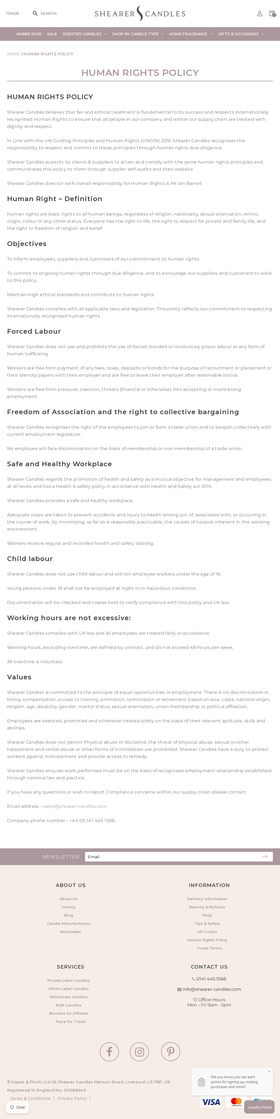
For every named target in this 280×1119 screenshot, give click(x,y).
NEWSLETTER (61, 857)
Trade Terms (209, 948)
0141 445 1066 (211, 978)
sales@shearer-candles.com (75, 806)
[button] (39, 13)
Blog (68, 915)
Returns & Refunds (207, 907)
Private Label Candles (68, 980)
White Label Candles (68, 988)
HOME (13, 53)
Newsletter (70, 931)
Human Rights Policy (207, 940)
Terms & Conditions (30, 1098)
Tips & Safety (207, 923)
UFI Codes (207, 931)
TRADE (12, 13)
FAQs (207, 915)
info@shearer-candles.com (212, 989)
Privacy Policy (72, 1098)
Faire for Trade (71, 1021)
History (68, 907)
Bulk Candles (68, 1005)
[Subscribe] (264, 857)
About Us (68, 899)
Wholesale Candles (69, 997)
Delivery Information (207, 899)
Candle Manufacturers (69, 923)
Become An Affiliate (68, 1013)
